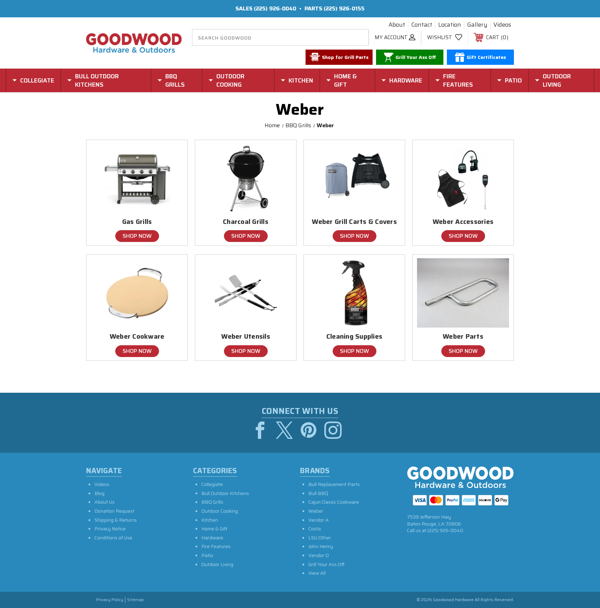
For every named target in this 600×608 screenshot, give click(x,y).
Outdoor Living (217, 564)
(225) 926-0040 (275, 8)
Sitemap (135, 600)
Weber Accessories (463, 221)
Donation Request (114, 511)
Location (449, 25)
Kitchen (209, 520)
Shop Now (137, 236)
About (397, 25)
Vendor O (318, 555)
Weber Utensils (245, 336)
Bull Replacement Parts (334, 484)
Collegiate (212, 484)
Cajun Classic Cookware (333, 502)
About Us (104, 502)
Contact (421, 25)
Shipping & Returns (115, 520)
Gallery (477, 25)
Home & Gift (214, 528)
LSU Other (319, 537)
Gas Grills (137, 221)
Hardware (212, 537)
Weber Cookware (137, 336)
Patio (207, 555)
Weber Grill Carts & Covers (354, 221)
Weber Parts (463, 336)
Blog (99, 493)
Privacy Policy (109, 600)
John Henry (320, 546)
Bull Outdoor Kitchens (225, 493)
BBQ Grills (212, 502)
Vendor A (318, 520)
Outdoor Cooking (219, 511)
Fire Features (216, 546)
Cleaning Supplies (354, 336)
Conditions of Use (113, 537)
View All (317, 573)
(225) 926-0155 (344, 8)
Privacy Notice (110, 528)
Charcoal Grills (245, 221)
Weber (315, 511)
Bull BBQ (318, 493)
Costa (314, 528)
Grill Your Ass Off (326, 564)
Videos (502, 25)
